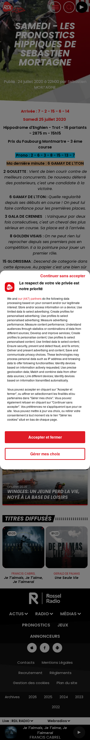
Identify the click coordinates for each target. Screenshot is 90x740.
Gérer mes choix (45, 454)
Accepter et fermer (45, 437)
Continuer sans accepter (62, 275)
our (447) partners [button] (30, 298)
